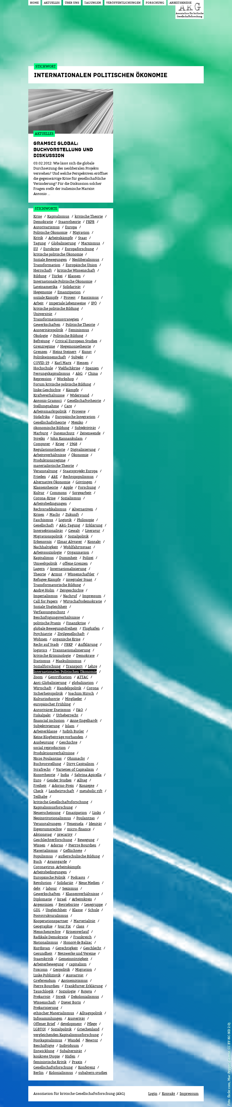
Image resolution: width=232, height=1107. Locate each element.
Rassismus (90, 297)
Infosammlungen (47, 1018)
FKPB (90, 221)
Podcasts (78, 877)
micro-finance (79, 829)
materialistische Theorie (53, 465)
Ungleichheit (56, 909)
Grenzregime (44, 346)
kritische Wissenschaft (76, 270)
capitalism (78, 964)
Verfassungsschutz (49, 612)
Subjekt (77, 357)
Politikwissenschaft (49, 357)
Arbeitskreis (82, 899)
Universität (42, 313)
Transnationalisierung (71, 650)
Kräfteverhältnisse (49, 395)
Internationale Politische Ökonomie (62, 281)
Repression (42, 378)
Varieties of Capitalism (75, 769)
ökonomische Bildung (51, 427)
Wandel (74, 1040)
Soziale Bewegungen (50, 259)
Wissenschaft (44, 1002)
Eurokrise (51, 248)
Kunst (87, 351)
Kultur (38, 492)
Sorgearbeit (81, 492)
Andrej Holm (43, 590)
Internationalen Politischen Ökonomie (65, 671)
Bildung (39, 276)
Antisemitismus (74, 980)
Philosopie (85, 519)
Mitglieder (73, 698)
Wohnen (40, 639)
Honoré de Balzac (77, 942)
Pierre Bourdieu (46, 985)
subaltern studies (92, 1072)
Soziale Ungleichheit (50, 606)
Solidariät (65, 882)
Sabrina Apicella (88, 774)
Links (96, 812)
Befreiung (41, 341)
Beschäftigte (43, 1045)
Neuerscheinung (47, 812)
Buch (37, 861)
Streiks (39, 438)
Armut (56, 574)
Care (68, 406)
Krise (37, 216)
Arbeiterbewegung (48, 964)
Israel (61, 899)
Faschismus (43, 519)
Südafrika (41, 416)
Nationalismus (45, 942)
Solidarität (72, 286)
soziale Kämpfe (45, 297)
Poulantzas (85, 818)
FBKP (68, 644)
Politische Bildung (68, 335)
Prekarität (41, 996)
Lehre (92, 666)
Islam (69, 725)
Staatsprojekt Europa (80, 471)
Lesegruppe (93, 904)
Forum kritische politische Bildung (62, 384)
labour (51, 888)
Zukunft (72, 514)
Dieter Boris (71, 1002)
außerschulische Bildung (79, 856)
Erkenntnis (42, 541)
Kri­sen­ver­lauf (77, 931)
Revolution (42, 882)
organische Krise (66, 639)
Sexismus (70, 888)
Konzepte (86, 785)
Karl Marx (63, 362)
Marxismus (90, 243)
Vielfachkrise (69, 368)
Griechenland (88, 1029)
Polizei (88, 557)
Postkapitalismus (47, 1040)
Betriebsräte (69, 904)
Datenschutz (63, 433)
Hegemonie (42, 292)
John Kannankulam (66, 438)
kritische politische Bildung (56, 308)
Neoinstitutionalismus (52, 818)
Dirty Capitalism (80, 763)
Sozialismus (71, 498)
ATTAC (82, 677)
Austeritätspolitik (48, 330)
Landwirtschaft (61, 790)
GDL (36, 909)
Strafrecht (42, 769)
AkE (54, 476)
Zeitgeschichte (71, 590)
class (80, 926)
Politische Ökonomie (50, 232)
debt (36, 888)
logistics (40, 650)
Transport (74, 666)
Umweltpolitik (45, 563)
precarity (64, 834)
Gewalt (74, 530)
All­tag (82, 780)
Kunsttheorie (44, 774)
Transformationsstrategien (56, 319)
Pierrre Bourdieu (82, 845)
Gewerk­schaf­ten (46, 893)
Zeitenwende (90, 433)
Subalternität (71, 1050)
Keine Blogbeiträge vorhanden (58, 737)
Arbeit (38, 303)
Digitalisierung (83, 449)
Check (38, 790)
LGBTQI (39, 1029)
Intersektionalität (48, 530)
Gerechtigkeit (66, 948)
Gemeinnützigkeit (73, 958)
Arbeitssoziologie (47, 552)
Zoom (38, 677)
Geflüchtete (72, 850)
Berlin (38, 1072)
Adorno (57, 845)
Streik (61, 996)
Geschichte (68, 742)
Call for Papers (45, 601)
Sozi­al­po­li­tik (78, 536)
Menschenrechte (47, 931)
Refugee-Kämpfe (47, 579)
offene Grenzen (75, 563)
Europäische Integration (75, 416)
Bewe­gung (86, 839)
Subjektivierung (46, 725)
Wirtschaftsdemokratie (82, 601)
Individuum (69, 1045)
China (93, 373)
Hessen (83, 362)
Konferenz (86, 1067)
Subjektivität (85, 427)
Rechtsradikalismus (49, 509)
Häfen (70, 1056)
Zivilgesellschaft (71, 633)
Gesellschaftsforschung (53, 1067)
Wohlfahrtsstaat (77, 547)
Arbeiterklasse (45, 731)
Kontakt (94, 541)
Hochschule (43, 368)
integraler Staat (79, 579)
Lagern (39, 568)
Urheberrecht (67, 715)
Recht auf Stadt (46, 644)
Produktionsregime (49, 460)
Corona (93, 688)
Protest (70, 297)
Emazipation (76, 812)
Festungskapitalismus (51, 373)
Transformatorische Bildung (57, 584)
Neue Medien (89, 882)
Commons (58, 492)
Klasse (77, 909)
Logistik (65, 519)
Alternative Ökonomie (51, 482)
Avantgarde (57, 861)
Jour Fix (64, 926)
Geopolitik (61, 969)
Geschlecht (92, 948)
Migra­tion (83, 969)
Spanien (92, 368)
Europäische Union (81, 265)
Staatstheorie (69, 221)
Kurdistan (41, 948)
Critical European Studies (76, 341)
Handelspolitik (69, 688)
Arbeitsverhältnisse (49, 454)
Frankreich (82, 937)
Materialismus (45, 850)
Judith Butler (73, 731)
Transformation (46, 265)
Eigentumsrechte (47, 829)
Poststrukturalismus (50, 915)
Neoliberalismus (85, 259)
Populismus (43, 856)
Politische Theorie (80, 324)
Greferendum (44, 980)
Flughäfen (91, 628)
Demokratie (43, 221)
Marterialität (84, 920)
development (71, 1023)
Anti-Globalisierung (49, 682)
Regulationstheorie (49, 449)
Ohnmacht (76, 758)
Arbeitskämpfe (60, 237)
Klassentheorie (45, 487)
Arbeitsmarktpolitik (49, 411)
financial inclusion (49, 720)
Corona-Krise (44, 498)
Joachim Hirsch (81, 693)
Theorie (39, 574)
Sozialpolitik (61, 1029)
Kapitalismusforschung (53, 807)
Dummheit (68, 557)
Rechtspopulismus (78, 476)
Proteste (78, 411)
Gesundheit (42, 953)
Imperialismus (45, 595)
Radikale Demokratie (50, 937)
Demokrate (85, 655)
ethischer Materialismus (53, 1013)
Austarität (74, 975)
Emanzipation (69, 292)
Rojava (86, 991)
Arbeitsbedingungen (50, 503)
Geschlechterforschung (52, 839)
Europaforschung (79, 248)
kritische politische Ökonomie (58, 254)
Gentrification (60, 677)
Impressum (91, 595)
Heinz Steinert (64, 351)
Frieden (39, 476)
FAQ (79, 709)
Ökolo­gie (40, 335)
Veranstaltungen (47, 823)
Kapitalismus (58, 216)
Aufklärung (88, 644)
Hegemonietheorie (75, 346)
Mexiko (77, 422)
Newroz (91, 1040)
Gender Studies (59, 780)
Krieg (59, 443)
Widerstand (79, 395)
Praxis (77, 1062)
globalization (83, 682)
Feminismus (78, 330)
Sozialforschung (47, 666)
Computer (41, 443)
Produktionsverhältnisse (53, 753)
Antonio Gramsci (47, 400)
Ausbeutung (43, 742)
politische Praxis (47, 623)
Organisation (78, 552)
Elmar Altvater (69, 541)
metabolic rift (91, 790)
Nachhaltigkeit (45, 547)
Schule (93, 909)
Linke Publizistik (47, 975)
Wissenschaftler (81, 574)
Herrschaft (42, 270)
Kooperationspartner (50, 920)
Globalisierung (63, 243)
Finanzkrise (76, 623)
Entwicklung (43, 1050)
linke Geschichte (47, 389)
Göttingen (84, 482)
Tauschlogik (43, 991)
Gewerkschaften (46, 324)
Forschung (87, 487)
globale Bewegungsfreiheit (55, 628)
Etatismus (41, 660)
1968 (73, 443)
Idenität (95, 823)
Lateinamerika (45, 286)
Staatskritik (43, 958)
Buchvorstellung (47, 763)
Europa (71, 227)
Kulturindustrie (46, 698)
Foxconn (40, 969)
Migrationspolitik (48, 536)
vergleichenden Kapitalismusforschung (66, 1034)
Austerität (76, 1018)
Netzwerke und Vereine (77, 953)
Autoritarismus (46, 227)
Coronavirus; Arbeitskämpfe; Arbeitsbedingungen (57, 869)
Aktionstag (42, 834)
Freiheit (39, 785)
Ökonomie (79, 454)
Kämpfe (72, 389)
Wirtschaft (42, 688)
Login (152, 1093)
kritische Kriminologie (52, 655)
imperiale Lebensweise (67, 303)
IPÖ (94, 303)
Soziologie (67, 991)
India (65, 774)
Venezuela (75, 823)
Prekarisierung (45, 1007)
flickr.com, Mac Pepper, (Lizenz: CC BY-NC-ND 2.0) (229, 1060)
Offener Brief (44, 1023)
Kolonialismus (61, 1072)
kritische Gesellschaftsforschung (60, 802)
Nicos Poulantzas (47, 758)
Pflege (92, 1023)
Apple (68, 487)
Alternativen (82, 509)
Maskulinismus (68, 660)
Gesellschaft (43, 525)
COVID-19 (41, 362)
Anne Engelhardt (84, 720)
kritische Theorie (89, 216)
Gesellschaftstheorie (84, 400)
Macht (55, 514)
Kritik (38, 237)
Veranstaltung (45, 471)
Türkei (57, 276)
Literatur (92, 530)
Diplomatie (42, 899)
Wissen (39, 845)
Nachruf (70, 595)
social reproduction (49, 747)
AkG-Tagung (69, 525)
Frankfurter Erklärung (84, 985)
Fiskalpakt (42, 715)
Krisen (38, 514)
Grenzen (40, 351)
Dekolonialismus (85, 996)
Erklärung (93, 525)
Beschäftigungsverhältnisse (56, 617)
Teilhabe (40, 796)
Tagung (39, 243)
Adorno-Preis (63, 785)
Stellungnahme (46, 406)
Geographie (42, 926)
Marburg (40, 433)
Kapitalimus (43, 557)
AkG (79, 373)
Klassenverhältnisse (82, 893)
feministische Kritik (49, 1062)
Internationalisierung (68, 568)
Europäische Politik (49, 877)
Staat (82, 237)
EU (35, 248)
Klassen (74, 276)
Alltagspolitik (91, 1013)
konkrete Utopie (46, 1056)
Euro (37, 780)
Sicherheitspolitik (48, 693)
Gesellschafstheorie (49, 422)
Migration (81, 232)
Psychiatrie (42, 633)
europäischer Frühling (52, 704)
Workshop (65, 378)
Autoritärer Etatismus (52, 709)
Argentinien (43, 904)
